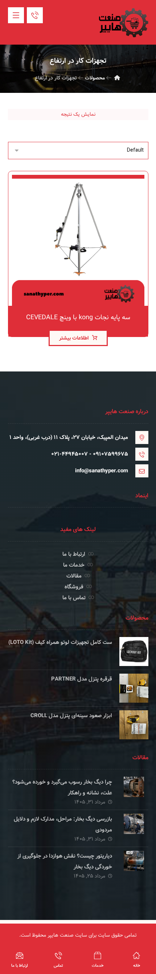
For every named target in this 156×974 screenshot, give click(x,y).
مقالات (74, 576)
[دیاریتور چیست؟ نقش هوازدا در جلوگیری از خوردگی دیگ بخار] (133, 865)
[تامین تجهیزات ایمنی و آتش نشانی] (123, 22)
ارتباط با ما (73, 554)
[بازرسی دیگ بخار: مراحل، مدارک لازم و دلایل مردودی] (133, 828)
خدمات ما (74, 565)
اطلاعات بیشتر (74, 338)
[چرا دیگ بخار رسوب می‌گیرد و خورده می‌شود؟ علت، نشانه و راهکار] (133, 791)
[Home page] (117, 78)
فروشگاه (74, 587)
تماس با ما (74, 597)
